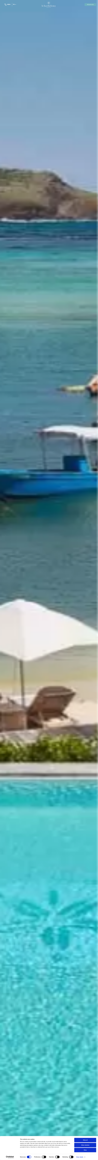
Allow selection (85, 1145)
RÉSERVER (90, 4)
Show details (79, 1157)
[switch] (44, 1157)
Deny (85, 1150)
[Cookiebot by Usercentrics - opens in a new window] (10, 1157)
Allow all (85, 1140)
